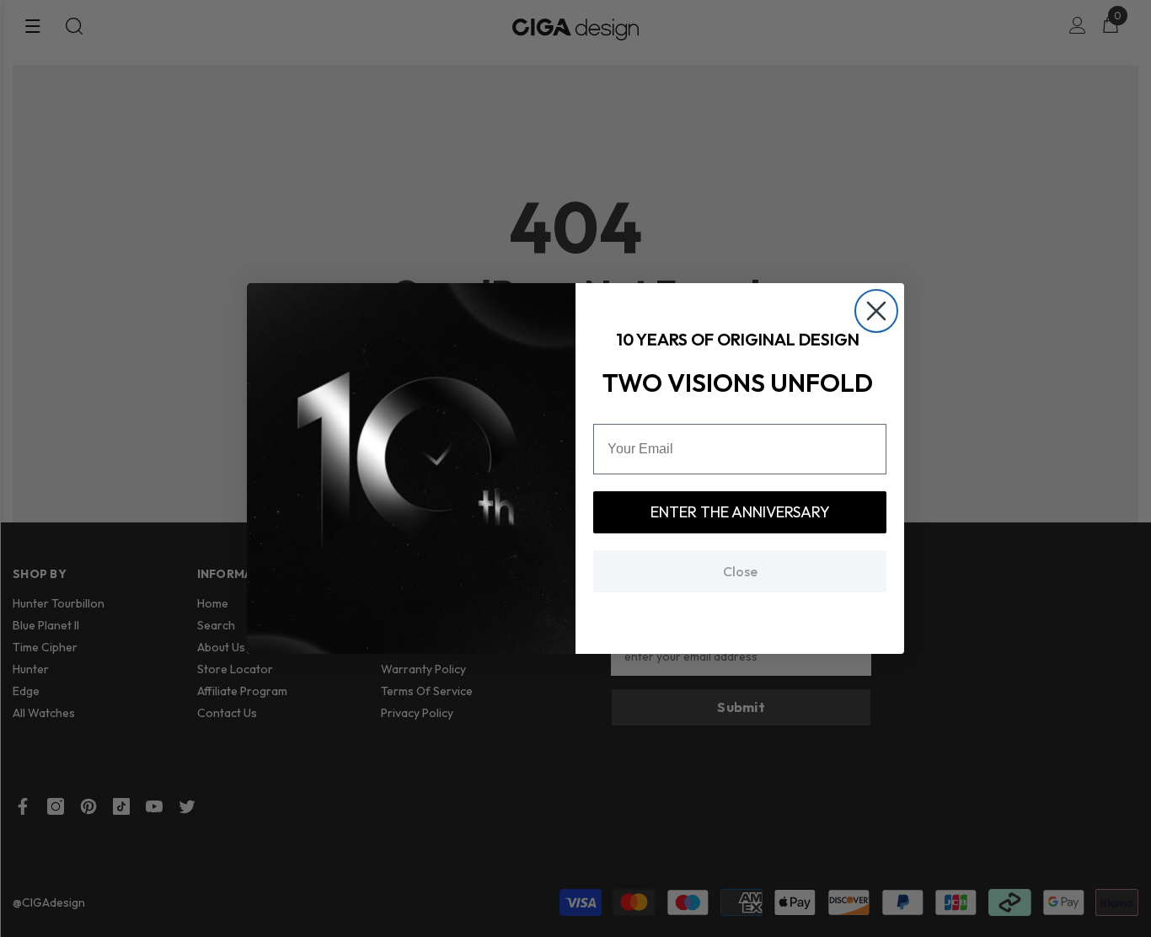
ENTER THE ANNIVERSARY (740, 512)
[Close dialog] (876, 311)
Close (740, 571)
